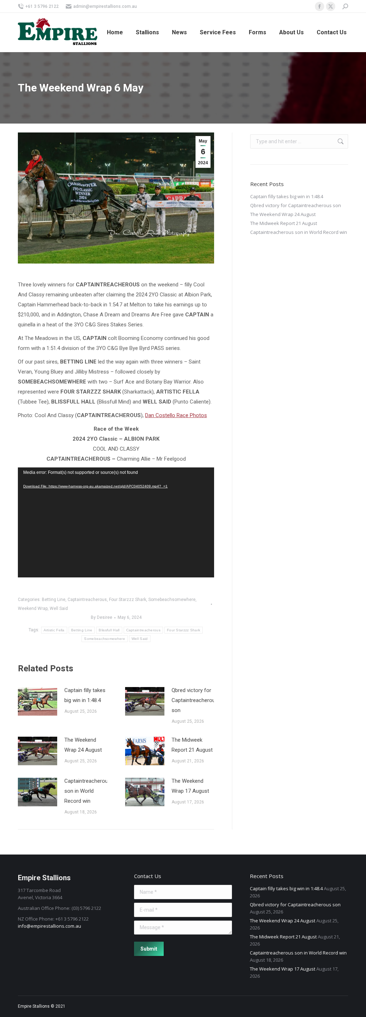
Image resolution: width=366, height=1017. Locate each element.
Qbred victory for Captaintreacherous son (195, 700)
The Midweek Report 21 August (192, 745)
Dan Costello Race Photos (176, 415)
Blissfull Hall (109, 630)
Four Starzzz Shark (127, 599)
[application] (116, 522)
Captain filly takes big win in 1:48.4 (84, 695)
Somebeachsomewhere (172, 599)
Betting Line (53, 599)
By (101, 617)
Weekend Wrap (33, 608)
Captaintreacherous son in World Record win (87, 791)
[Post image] (37, 701)
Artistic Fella (54, 630)
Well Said (59, 608)
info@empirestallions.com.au (49, 926)
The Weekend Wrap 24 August (83, 745)
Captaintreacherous (87, 599)
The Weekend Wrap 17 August (190, 786)
